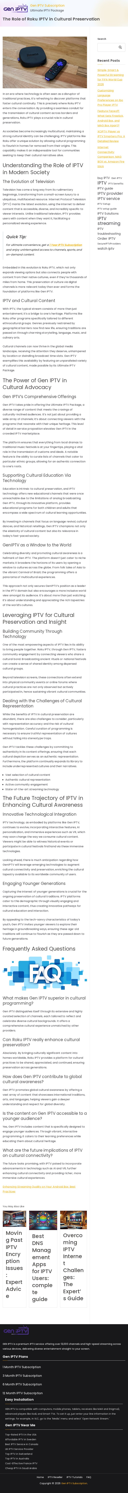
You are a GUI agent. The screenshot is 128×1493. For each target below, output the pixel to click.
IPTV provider (110, 193)
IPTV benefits (115, 183)
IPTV (102, 183)
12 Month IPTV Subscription (23, 1393)
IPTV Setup (104, 204)
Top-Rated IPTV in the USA (20, 1434)
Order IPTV (107, 238)
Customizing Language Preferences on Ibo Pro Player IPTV (110, 98)
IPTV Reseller (55, 1477)
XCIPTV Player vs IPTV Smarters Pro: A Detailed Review (111, 136)
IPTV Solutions (108, 213)
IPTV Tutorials (74, 1477)
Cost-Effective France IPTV (21, 1463)
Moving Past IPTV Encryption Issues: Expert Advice (14, 1264)
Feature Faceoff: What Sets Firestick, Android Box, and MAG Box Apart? (111, 118)
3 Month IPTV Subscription (22, 1376)
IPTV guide (105, 188)
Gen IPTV (116, 178)
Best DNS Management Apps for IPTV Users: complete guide (42, 1267)
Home (40, 1477)
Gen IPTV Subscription (47, 5)
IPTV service (109, 198)
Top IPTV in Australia (17, 1458)
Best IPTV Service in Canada (21, 1444)
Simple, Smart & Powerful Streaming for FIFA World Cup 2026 (111, 77)
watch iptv (106, 248)
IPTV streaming (109, 221)
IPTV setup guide (107, 208)
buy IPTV (104, 178)
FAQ (88, 1477)
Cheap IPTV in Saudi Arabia (21, 1468)
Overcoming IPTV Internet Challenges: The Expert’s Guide (73, 1267)
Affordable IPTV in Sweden (20, 1439)
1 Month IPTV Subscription (22, 1367)
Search (102, 39)
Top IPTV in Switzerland (18, 1454)
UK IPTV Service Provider (19, 1449)
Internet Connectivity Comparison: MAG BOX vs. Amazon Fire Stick (111, 156)
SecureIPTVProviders (109, 243)
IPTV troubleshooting (109, 231)
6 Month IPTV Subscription (22, 1384)
